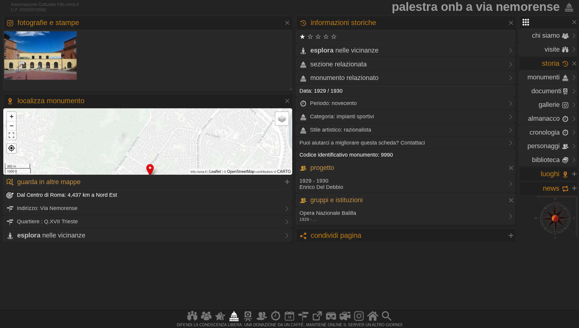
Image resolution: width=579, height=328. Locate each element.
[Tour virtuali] (331, 320)
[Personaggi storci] (262, 320)
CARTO (284, 171)
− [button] (12, 125)
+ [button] (12, 116)
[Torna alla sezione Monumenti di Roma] (568, 6)
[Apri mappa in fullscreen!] (11, 135)
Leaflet (215, 171)
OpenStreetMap (241, 171)
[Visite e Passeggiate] (192, 320)
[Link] (317, 320)
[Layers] (282, 118)
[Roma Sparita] (248, 320)
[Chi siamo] (206, 320)
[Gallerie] (359, 320)
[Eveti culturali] (289, 320)
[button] (11, 148)
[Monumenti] (234, 320)
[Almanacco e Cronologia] (276, 320)
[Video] (345, 320)
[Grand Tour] (220, 320)
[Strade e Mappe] (303, 320)
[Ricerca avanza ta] (387, 320)
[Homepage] (373, 320)
